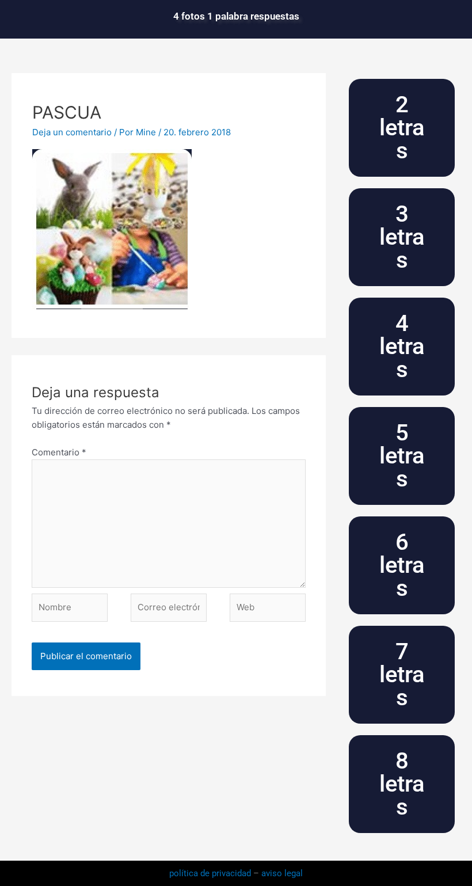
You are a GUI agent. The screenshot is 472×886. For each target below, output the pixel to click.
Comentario (59, 452)
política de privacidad (211, 873)
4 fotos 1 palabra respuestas (236, 16)
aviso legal (282, 873)
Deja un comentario (72, 132)
